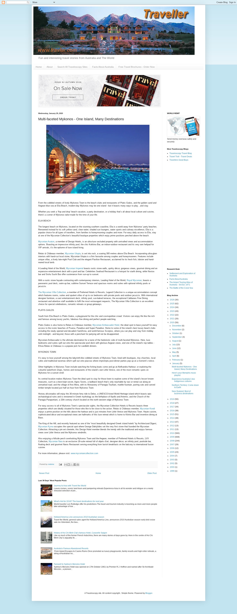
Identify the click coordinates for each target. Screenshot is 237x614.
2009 (172, 437)
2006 (172, 448)
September (177, 337)
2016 (172, 410)
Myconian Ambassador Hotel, (106, 325)
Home (39, 67)
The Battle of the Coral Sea (181, 288)
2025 (172, 303)
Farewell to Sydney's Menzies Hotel (69, 564)
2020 (172, 322)
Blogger (148, 593)
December (177, 326)
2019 (172, 399)
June (174, 348)
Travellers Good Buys (178, 160)
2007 (172, 444)
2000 (172, 467)
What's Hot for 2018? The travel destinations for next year (79, 501)
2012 (172, 426)
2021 (172, 318)
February (176, 360)
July (174, 344)
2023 (172, 311)
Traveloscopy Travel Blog (180, 153)
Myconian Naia (56, 441)
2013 (172, 422)
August (175, 341)
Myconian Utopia (73, 253)
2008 (172, 441)
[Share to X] (71, 464)
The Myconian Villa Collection (52, 292)
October (176, 333)
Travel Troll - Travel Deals (180, 156)
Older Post (152, 473)
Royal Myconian (134, 280)
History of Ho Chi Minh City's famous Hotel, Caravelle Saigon (80, 533)
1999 (172, 471)
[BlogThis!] (68, 464)
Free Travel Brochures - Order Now (136, 67)
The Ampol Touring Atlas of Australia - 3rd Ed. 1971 (181, 283)
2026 (172, 300)
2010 (172, 433)
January (176, 363)
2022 (172, 315)
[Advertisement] (183, 214)
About (50, 67)
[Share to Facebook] (74, 464)
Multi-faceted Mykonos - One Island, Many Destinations (184, 368)
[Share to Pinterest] (77, 464)
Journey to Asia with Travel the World (70, 486)
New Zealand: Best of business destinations (182, 392)
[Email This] (65, 464)
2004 (172, 456)
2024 (172, 307)
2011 (172, 429)
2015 (172, 414)
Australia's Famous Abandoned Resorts (71, 548)
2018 (172, 403)
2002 (172, 463)
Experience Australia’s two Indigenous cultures (183, 380)
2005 (172, 452)
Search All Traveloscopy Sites (72, 67)
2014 (172, 418)
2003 (172, 460)
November (177, 329)
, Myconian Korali (147, 408)
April (174, 356)
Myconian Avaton (46, 241)
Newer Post (44, 473)
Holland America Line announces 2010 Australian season (79, 517)
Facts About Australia (103, 67)
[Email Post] (60, 464)
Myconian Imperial (74, 268)
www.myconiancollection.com (84, 453)
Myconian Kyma (45, 426)
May (174, 352)
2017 (172, 407)
